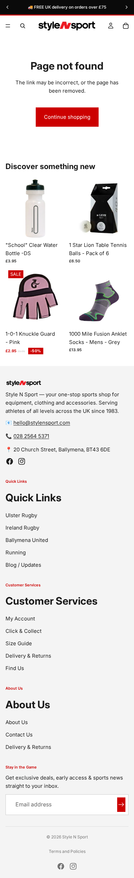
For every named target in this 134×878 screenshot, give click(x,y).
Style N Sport (75, 836)
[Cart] (125, 25)
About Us (16, 722)
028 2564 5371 (31, 436)
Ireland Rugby (22, 527)
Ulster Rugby (21, 515)
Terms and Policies (67, 851)
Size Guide (18, 643)
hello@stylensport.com (41, 422)
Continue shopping (67, 117)
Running (15, 552)
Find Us (14, 668)
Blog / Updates (23, 565)
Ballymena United (26, 540)
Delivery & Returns (28, 655)
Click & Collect (23, 631)
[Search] (22, 25)
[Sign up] (121, 804)
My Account (20, 618)
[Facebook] (9, 461)
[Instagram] (22, 461)
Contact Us (19, 734)
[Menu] (8, 26)
